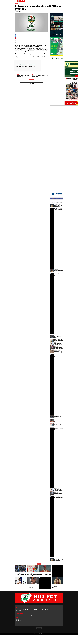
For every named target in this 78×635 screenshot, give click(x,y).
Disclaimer (39, 630)
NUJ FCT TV (21, 66)
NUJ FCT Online (22, 64)
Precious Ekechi (20, 11)
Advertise (50, 630)
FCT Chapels (31, 630)
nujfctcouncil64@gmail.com (23, 68)
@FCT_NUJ (33, 66)
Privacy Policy (35, 630)
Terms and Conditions (45, 630)
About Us (23, 630)
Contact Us (27, 630)
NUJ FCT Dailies (32, 64)
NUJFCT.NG (33, 68)
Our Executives (54, 630)
